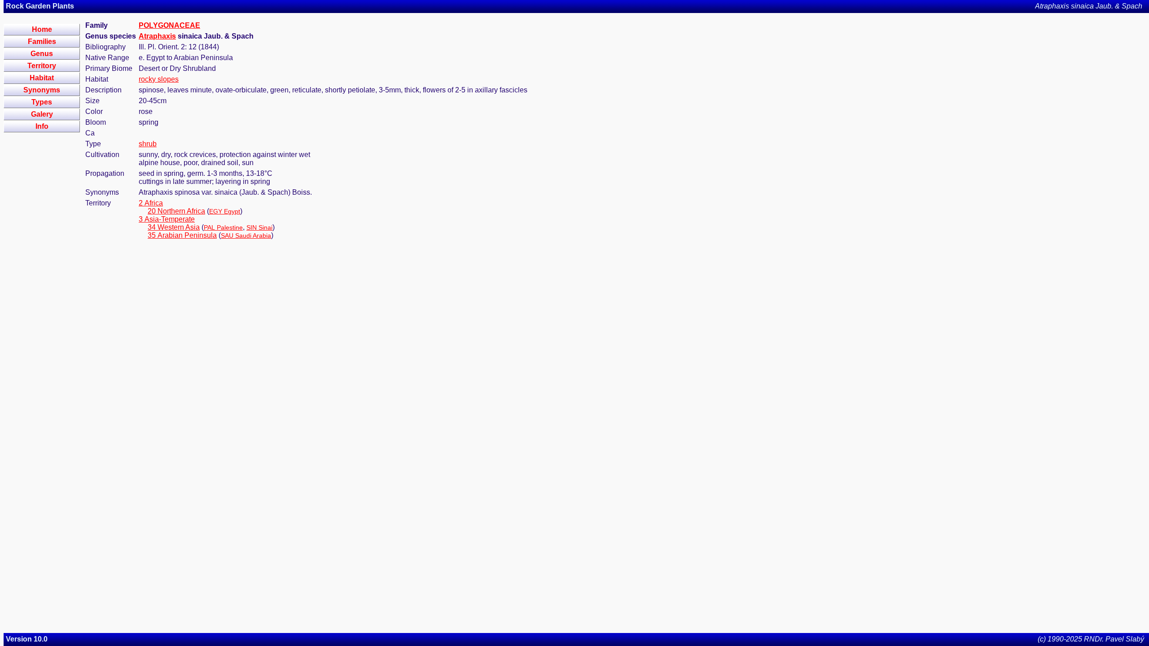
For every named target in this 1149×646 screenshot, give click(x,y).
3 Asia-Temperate (167, 219)
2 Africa (151, 203)
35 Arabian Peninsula (182, 235)
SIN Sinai (259, 227)
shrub (148, 144)
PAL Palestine (223, 227)
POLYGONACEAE (169, 25)
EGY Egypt (224, 211)
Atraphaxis (157, 36)
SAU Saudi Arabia (246, 235)
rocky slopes (159, 79)
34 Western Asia (174, 227)
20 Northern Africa (176, 211)
